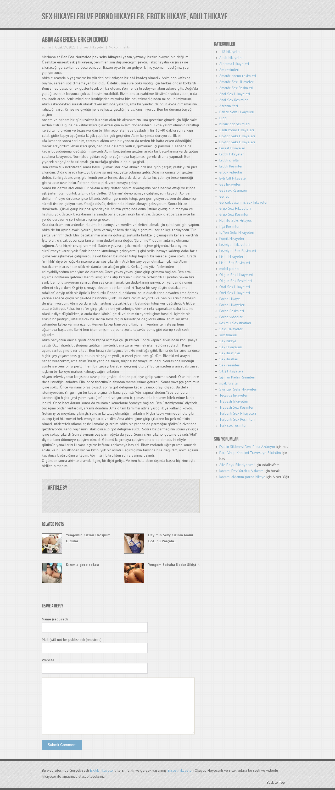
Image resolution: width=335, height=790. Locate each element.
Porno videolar (231, 317)
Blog (223, 118)
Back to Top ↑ (277, 782)
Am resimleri (229, 69)
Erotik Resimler (231, 166)
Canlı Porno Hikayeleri (236, 130)
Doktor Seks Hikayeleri (237, 136)
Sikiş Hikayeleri (231, 371)
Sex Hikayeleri (230, 347)
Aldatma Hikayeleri (234, 63)
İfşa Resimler (229, 226)
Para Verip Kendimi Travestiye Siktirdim (250, 452)
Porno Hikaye (229, 298)
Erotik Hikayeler (231, 154)
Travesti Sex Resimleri (236, 407)
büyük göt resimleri (234, 124)
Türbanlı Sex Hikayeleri (237, 413)
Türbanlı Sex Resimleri (237, 419)
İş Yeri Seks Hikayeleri (236, 232)
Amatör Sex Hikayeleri (236, 81)
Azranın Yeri (228, 106)
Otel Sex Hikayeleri (234, 292)
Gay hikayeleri (230, 184)
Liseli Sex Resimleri (234, 262)
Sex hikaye (227, 341)
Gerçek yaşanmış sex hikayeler (243, 202)
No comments (119, 47)
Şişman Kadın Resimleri (237, 377)
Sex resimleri (229, 365)
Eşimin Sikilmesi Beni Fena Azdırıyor (247, 446)
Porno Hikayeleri (232, 304)
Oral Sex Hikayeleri (234, 286)
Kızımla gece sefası (82, 564)
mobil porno (229, 268)
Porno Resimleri (231, 311)
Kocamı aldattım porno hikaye (242, 476)
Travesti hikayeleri (233, 401)
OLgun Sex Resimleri (235, 280)
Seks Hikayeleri (231, 329)
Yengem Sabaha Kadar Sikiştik (173, 564)
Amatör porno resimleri (237, 75)
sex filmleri (228, 335)
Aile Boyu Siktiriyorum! (237, 464)
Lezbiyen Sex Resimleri (237, 250)
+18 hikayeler (230, 51)
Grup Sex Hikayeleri (235, 208)
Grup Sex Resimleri (234, 214)
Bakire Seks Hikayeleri (236, 112)
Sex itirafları (228, 359)
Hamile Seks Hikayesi (236, 220)
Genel (224, 196)
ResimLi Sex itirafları (235, 323)
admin (46, 47)
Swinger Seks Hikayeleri (238, 389)
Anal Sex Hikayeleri (234, 93)
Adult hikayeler (231, 57)
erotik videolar (230, 172)
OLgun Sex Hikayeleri (236, 274)
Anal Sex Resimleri (234, 100)
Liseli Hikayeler (231, 256)
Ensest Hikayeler (92, 47)
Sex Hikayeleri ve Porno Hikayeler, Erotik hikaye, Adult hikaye (135, 16)
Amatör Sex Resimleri (236, 87)
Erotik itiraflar (229, 160)
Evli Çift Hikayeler (233, 178)
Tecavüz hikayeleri (233, 395)
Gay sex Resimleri (233, 190)
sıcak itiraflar (229, 383)
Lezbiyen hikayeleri (234, 244)
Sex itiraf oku (229, 353)
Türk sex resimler (233, 425)
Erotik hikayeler (102, 770)
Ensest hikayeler (180, 770)
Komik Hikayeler (231, 238)
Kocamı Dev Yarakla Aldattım (241, 470)
